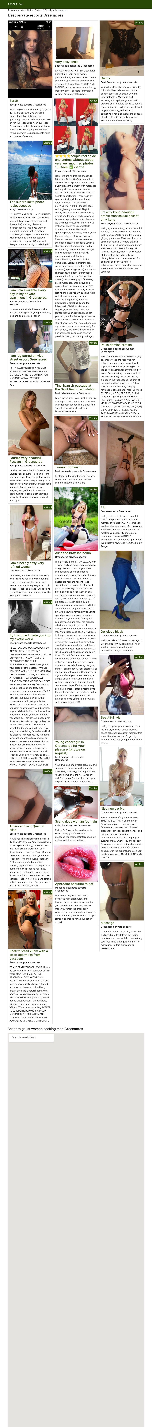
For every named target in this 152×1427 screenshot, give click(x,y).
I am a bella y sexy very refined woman (27, 564)
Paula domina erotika (116, 345)
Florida (48, 10)
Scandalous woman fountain (76, 821)
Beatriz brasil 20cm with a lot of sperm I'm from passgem (29, 954)
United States (34, 10)
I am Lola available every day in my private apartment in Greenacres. (28, 293)
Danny (105, 78)
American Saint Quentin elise (27, 828)
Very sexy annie (66, 62)
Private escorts (16, 10)
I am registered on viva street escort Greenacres (28, 357)
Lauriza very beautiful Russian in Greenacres (26, 459)
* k (103, 507)
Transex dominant (68, 467)
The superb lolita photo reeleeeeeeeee (27, 203)
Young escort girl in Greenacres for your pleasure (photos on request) (70, 747)
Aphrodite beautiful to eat (74, 884)
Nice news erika (112, 808)
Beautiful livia (111, 717)
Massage (107, 923)
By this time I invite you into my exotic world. (30, 637)
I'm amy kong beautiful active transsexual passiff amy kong (120, 215)
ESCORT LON (15, 4)
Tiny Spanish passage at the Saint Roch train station (75, 387)
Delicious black (112, 631)
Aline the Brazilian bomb (73, 553)
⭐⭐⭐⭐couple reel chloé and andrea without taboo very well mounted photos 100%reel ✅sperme (75, 161)
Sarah (14, 101)
